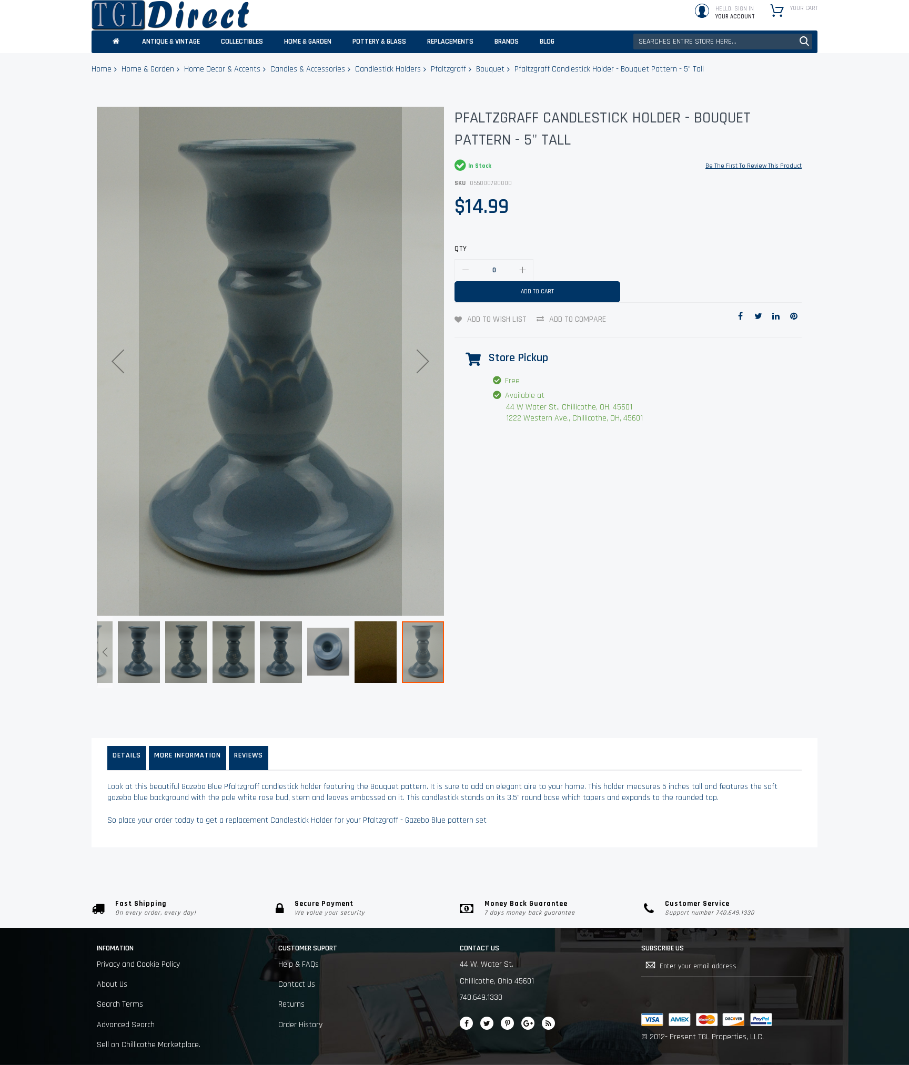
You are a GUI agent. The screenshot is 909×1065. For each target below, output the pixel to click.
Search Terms (120, 1004)
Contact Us (296, 984)
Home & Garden (148, 69)
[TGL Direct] (170, 15)
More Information (187, 755)
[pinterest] (507, 1023)
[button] (118, 361)
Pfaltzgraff (448, 69)
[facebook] (466, 1023)
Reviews (248, 755)
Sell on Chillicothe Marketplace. (148, 1044)
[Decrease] (465, 270)
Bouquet (490, 69)
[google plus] (527, 1023)
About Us (112, 984)
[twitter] (486, 1023)
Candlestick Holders (388, 69)
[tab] (126, 758)
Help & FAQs (298, 964)
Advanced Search (126, 1024)
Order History (300, 1024)
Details (127, 755)
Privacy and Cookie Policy (138, 964)
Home (102, 69)
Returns (291, 1004)
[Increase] (522, 270)
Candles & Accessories (307, 69)
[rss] (548, 1023)
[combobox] (722, 41)
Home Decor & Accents (222, 69)
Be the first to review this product (753, 166)
